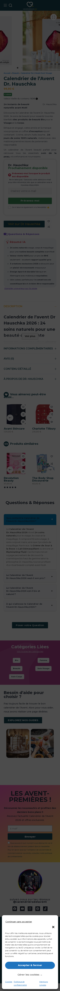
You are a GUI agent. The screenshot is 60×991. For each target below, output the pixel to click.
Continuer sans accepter (18, 921)
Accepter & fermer (30, 965)
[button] (53, 927)
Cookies (8, 981)
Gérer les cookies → (30, 974)
